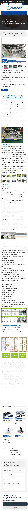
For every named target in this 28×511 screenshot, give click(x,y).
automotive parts (12, 454)
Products (8, 19)
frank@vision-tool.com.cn (8, 1)
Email (5, 90)
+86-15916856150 (20, 1)
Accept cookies (15, 504)
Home (2, 19)
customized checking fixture (15, 452)
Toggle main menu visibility (24, 13)
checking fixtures (12, 448)
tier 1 (19, 454)
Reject (15, 507)
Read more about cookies (9, 500)
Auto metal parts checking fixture (8, 21)
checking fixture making (14, 450)
